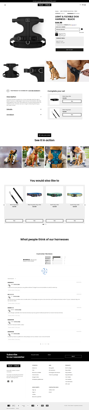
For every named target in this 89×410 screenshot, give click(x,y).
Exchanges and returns (54, 372)
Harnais (57, 13)
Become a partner (36, 396)
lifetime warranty (34, 90)
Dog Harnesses (69, 374)
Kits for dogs (68, 368)
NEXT (73, 356)
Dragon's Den (35, 377)
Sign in (33, 392)
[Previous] (4, 205)
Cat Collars (68, 377)
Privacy (17, 408)
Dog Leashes (68, 372)
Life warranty (52, 370)
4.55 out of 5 (33, 259)
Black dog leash (14, 204)
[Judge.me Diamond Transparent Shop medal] (44, 271)
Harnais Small (60, 38)
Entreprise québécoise (44, 1)
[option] (44, 1)
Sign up (34, 390)
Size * (56, 32)
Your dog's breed (60, 27)
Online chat (52, 390)
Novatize (80, 405)
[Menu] (5, 4)
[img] (11, 282)
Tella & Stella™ (70, 405)
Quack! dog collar (74, 204)
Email (49, 354)
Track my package (53, 374)
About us (34, 368)
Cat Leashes (68, 379)
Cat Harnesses (68, 381)
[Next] (84, 205)
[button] (71, 13)
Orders (34, 394)
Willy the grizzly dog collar (34, 204)
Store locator (35, 374)
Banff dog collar (54, 204)
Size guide (81, 32)
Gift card (67, 384)
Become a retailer (36, 372)
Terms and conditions (11, 408)
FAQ (33, 370)
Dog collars (68, 370)
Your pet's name (35, 354)
